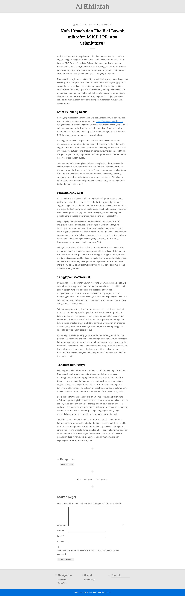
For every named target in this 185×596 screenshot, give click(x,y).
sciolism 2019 (90, 592)
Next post (100, 479)
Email (60, 536)
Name (60, 530)
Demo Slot (62, 583)
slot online (62, 579)
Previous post (86, 479)
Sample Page (89, 579)
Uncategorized (105, 24)
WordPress (106, 592)
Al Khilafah (93, 6)
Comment (62, 525)
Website (60, 541)
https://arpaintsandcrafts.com (109, 121)
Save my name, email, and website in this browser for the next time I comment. (88, 552)
